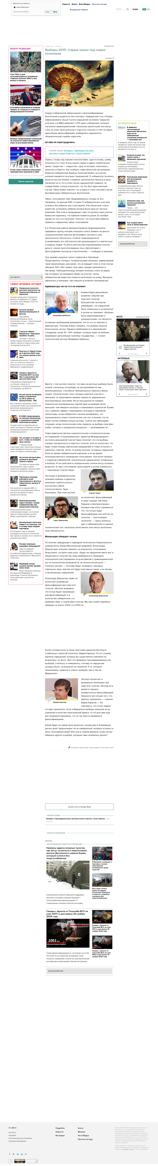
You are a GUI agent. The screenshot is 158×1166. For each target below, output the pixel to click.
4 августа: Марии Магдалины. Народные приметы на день (29, 334)
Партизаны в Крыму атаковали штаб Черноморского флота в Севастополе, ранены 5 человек (30, 481)
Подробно (60, 1128)
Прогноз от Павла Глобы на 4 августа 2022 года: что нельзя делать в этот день (30, 354)
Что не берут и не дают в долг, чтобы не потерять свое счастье (30, 440)
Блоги (74, 4)
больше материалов (55, 971)
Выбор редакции (20, 48)
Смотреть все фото (142, 317)
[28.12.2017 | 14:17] (133, 330)
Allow (55, 12)
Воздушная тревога (79, 10)
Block (47, 12)
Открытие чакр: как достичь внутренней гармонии (136, 203)
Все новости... (16, 277)
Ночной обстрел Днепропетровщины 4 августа (29, 312)
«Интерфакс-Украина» (128, 1149)
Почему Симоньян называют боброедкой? (29, 545)
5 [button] (135, 394)
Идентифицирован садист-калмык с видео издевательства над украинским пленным (29, 504)
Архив (135, 9)
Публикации (49, 46)
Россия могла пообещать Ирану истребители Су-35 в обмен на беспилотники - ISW (30, 398)
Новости (66, 4)
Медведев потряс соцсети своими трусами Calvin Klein (30, 566)
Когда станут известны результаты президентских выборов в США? (25, 171)
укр (148, 9)
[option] (133, 337)
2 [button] (130, 394)
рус (144, 9)
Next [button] (146, 353)
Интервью (123, 358)
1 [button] (128, 394)
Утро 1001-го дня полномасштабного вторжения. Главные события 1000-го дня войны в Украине (24, 77)
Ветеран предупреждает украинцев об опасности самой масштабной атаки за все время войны (26, 141)
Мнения (81, 1132)
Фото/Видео (84, 4)
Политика (58, 46)
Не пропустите (127, 123)
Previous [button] (119, 353)
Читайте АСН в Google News (79, 806)
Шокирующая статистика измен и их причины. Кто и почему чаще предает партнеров (30, 525)
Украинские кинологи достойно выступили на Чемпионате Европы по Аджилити (29, 291)
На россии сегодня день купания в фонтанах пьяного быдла (30, 459)
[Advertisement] (79, 27)
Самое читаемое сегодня (25, 284)
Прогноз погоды (99, 4)
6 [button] (137, 394)
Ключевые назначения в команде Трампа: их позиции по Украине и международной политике (25, 110)
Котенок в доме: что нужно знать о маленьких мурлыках (136, 157)
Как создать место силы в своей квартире (137, 224)
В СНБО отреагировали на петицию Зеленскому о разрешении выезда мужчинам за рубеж (29, 419)
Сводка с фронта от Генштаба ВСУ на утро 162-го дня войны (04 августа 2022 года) (29, 376)
